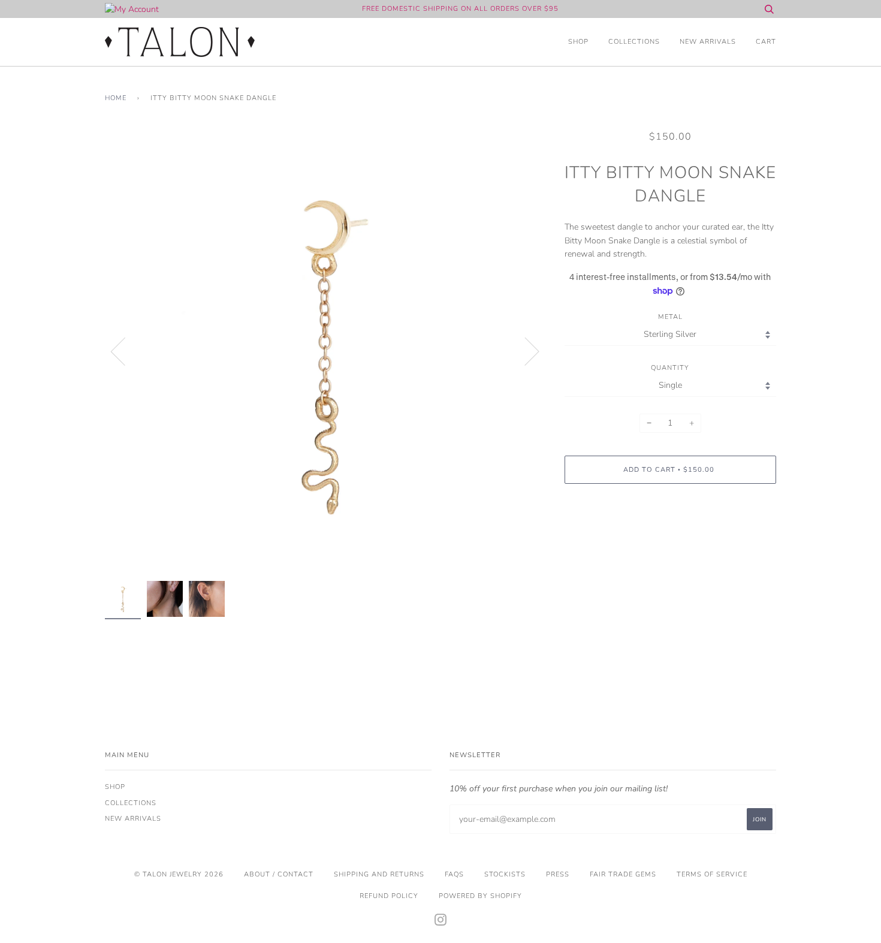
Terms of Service (712, 874)
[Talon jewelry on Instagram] (441, 922)
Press (557, 874)
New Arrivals (708, 41)
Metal (670, 316)
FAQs (454, 874)
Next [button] (525, 350)
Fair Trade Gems (623, 874)
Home (115, 98)
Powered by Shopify (480, 895)
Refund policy (389, 895)
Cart (766, 41)
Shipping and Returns (379, 874)
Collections (634, 41)
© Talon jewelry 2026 (179, 874)
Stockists (505, 874)
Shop (578, 41)
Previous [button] (125, 350)
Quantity (670, 367)
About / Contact (278, 874)
